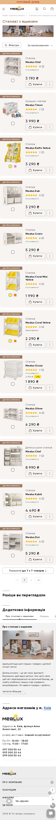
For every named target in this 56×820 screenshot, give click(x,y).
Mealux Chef (33, 451)
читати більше (11, 691)
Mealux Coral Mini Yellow (36, 278)
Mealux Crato (34, 233)
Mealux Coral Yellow (38, 322)
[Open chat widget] (50, 813)
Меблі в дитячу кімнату (13, 15)
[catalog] (37, 9)
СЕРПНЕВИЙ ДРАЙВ (28, 2)
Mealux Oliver (34, 408)
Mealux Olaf (33, 62)
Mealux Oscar (34, 365)
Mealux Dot (33, 537)
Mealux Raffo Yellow (38, 148)
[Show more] (50, 84)
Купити (37, 84)
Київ (47, 708)
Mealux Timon (34, 105)
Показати (26, 570)
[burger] (4, 9)
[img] (12, 67)
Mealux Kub (33, 190)
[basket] (52, 8)
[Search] (44, 8)
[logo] (17, 7)
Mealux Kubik (34, 494)
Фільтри (14, 45)
